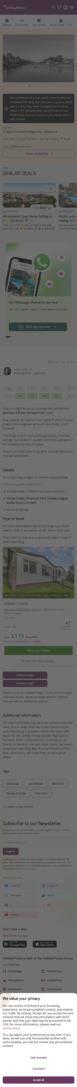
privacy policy (11, 1028)
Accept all (38, 1080)
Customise (38, 1068)
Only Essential (38, 1057)
